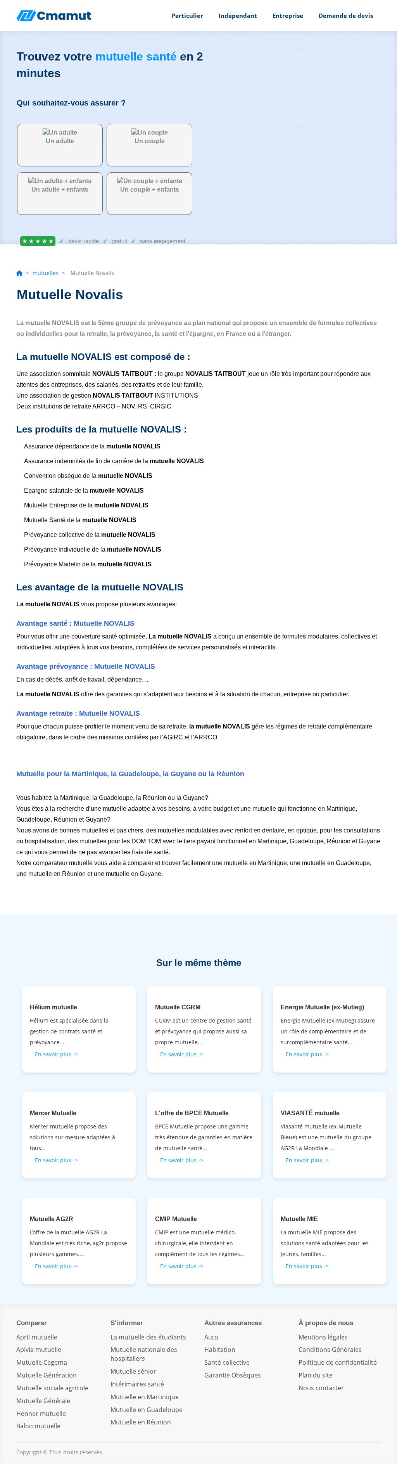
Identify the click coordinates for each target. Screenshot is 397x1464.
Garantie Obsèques (232, 1375)
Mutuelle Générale (43, 1401)
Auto (211, 1337)
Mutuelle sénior (133, 1371)
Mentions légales (323, 1337)
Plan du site (316, 1375)
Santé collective (227, 1362)
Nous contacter (321, 1388)
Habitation (219, 1349)
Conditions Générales (330, 1349)
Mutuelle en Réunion (140, 1422)
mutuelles (46, 273)
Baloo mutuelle (38, 1426)
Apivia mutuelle (38, 1349)
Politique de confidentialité (338, 1362)
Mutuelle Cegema (41, 1362)
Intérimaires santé (137, 1384)
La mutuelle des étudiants (148, 1337)
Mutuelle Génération (46, 1375)
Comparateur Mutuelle (55, 15)
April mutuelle (36, 1337)
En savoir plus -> (56, 1054)
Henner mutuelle (41, 1413)
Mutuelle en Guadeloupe (146, 1409)
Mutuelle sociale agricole (52, 1388)
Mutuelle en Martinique (144, 1397)
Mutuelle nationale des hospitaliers (143, 1354)
